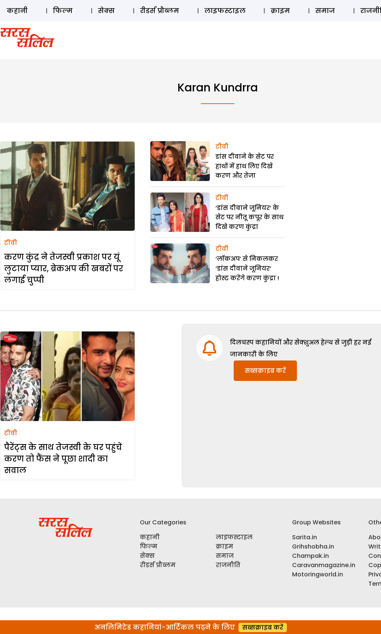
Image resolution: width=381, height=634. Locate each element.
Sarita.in (304, 537)
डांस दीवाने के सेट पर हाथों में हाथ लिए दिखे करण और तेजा (244, 166)
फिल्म (63, 10)
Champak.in (310, 555)
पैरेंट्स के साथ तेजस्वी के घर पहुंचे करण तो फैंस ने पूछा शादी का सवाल (63, 459)
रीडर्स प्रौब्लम (159, 10)
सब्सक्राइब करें (265, 370)
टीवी (10, 243)
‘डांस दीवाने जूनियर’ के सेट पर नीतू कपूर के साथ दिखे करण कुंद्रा (249, 217)
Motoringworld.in (317, 574)
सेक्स (106, 10)
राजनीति (228, 565)
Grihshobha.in (313, 546)
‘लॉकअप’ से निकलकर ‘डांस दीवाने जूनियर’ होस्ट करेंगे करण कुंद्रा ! (247, 268)
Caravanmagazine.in (323, 565)
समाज (325, 10)
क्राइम (280, 10)
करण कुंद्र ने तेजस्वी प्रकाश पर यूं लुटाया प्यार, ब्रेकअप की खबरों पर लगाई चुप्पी (63, 268)
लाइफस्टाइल (225, 10)
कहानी (17, 10)
